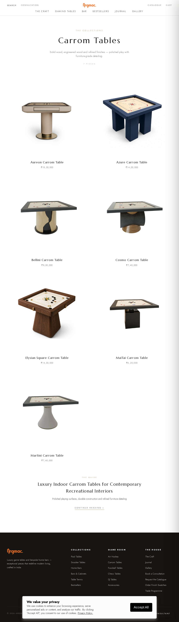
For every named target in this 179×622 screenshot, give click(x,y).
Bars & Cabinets (78, 573)
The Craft (42, 11)
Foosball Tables (115, 568)
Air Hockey (113, 556)
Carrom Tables (115, 562)
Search (11, 5)
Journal (120, 11)
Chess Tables (114, 573)
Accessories (113, 585)
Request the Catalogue (155, 579)
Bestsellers (101, 11)
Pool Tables (76, 556)
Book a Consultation (154, 573)
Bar (84, 11)
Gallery (138, 11)
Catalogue (155, 5)
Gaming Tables (65, 11)
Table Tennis (77, 579)
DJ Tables (112, 579)
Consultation (30, 5)
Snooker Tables (78, 562)
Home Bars (76, 568)
